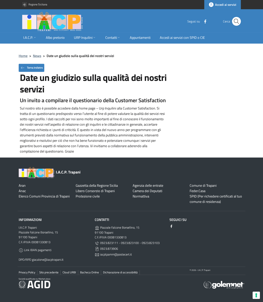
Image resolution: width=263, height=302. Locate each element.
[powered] (224, 284)
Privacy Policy (27, 272)
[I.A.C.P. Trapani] (97, 21)
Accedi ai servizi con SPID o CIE (182, 37)
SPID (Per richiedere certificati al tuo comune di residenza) (216, 199)
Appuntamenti (140, 37)
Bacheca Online (89, 272)
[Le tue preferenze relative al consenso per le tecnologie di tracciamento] (256, 295)
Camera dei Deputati (147, 190)
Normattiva (141, 196)
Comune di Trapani (203, 185)
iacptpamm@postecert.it (115, 254)
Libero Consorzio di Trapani (95, 190)
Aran (22, 185)
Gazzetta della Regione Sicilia (97, 185)
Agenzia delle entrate (148, 185)
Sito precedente (49, 272)
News (37, 55)
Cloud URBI (69, 272)
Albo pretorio (55, 37)
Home (23, 55)
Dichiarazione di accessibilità (120, 272)
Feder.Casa (197, 190)
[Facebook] (204, 21)
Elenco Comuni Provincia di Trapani (44, 196)
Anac (22, 190)
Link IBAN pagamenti (37, 250)
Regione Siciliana (37, 4)
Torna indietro (34, 67)
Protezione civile (88, 196)
